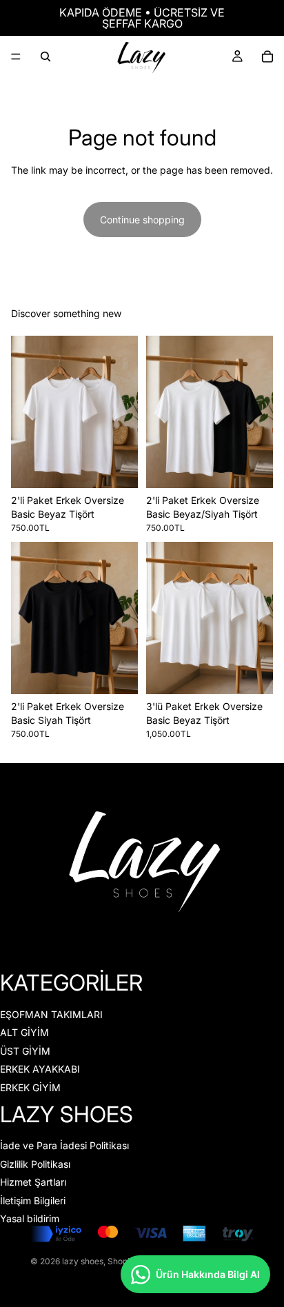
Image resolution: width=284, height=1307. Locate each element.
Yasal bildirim (29, 1218)
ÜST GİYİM (25, 1050)
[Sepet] (267, 56)
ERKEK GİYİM (30, 1087)
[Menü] (16, 56)
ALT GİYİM (24, 1032)
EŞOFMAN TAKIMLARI (51, 1014)
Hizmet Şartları (33, 1182)
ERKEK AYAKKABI (40, 1069)
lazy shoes (82, 1261)
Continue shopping (142, 219)
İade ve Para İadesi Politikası (64, 1145)
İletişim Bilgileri (32, 1200)
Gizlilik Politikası (35, 1163)
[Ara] (45, 56)
